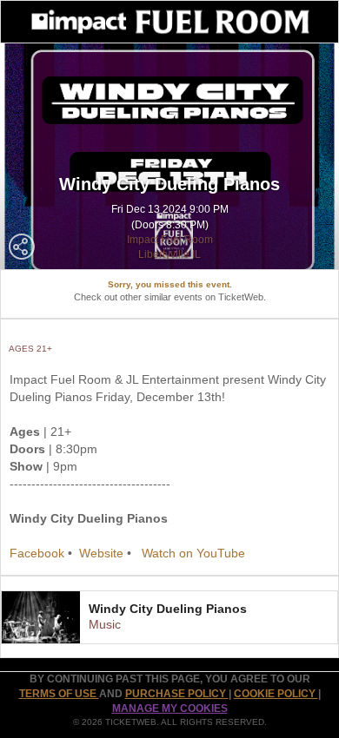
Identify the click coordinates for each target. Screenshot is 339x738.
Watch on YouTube (193, 553)
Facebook (37, 553)
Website (101, 553)
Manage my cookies (170, 708)
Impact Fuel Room (170, 240)
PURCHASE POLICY (177, 694)
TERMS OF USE (59, 694)
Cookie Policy (276, 694)
